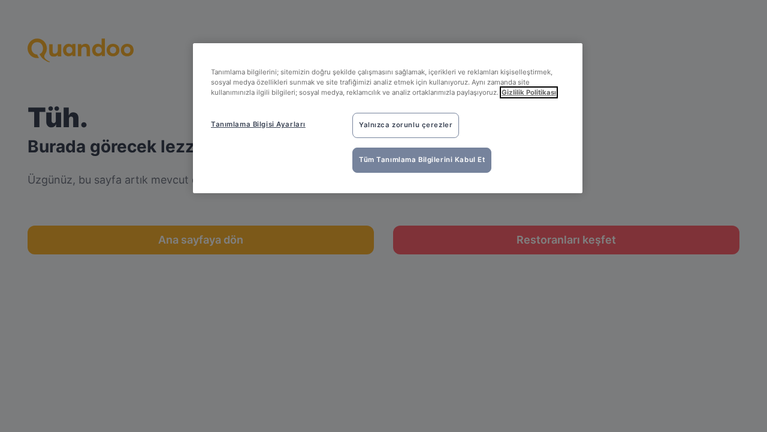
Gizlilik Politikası (529, 92)
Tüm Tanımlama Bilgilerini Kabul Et (422, 159)
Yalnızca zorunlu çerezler (405, 125)
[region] (387, 118)
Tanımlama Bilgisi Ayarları (258, 124)
